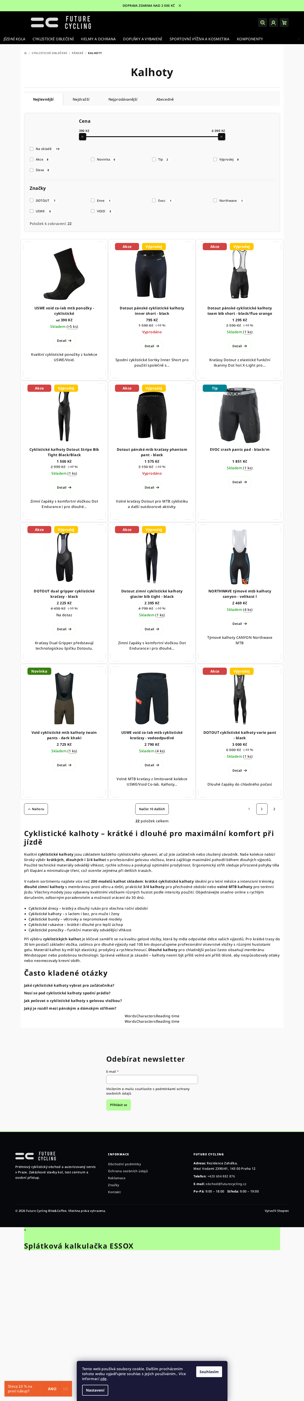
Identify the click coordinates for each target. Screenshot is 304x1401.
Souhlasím (209, 1371)
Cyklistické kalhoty (45, 913)
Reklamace (116, 1178)
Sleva (42, 170)
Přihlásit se (118, 1105)
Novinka (106, 159)
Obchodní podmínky (124, 1164)
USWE (43, 211)
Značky (113, 1185)
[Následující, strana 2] (262, 809)
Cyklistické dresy (43, 908)
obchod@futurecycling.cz (226, 1184)
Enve (104, 200)
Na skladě (47, 149)
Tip (163, 159)
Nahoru (38, 809)
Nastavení (95, 1390)
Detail (61, 340)
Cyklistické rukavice (46, 924)
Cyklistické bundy (44, 919)
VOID (104, 211)
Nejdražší (81, 99)
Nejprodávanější (122, 99)
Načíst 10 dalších (152, 809)
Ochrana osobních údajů (128, 1171)
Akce (42, 159)
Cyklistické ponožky (46, 929)
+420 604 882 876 (221, 1176)
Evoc (165, 200)
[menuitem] (14, 39)
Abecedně (165, 99)
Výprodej (229, 159)
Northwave (231, 200)
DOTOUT (46, 200)
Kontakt (114, 1192)
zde (103, 1378)
